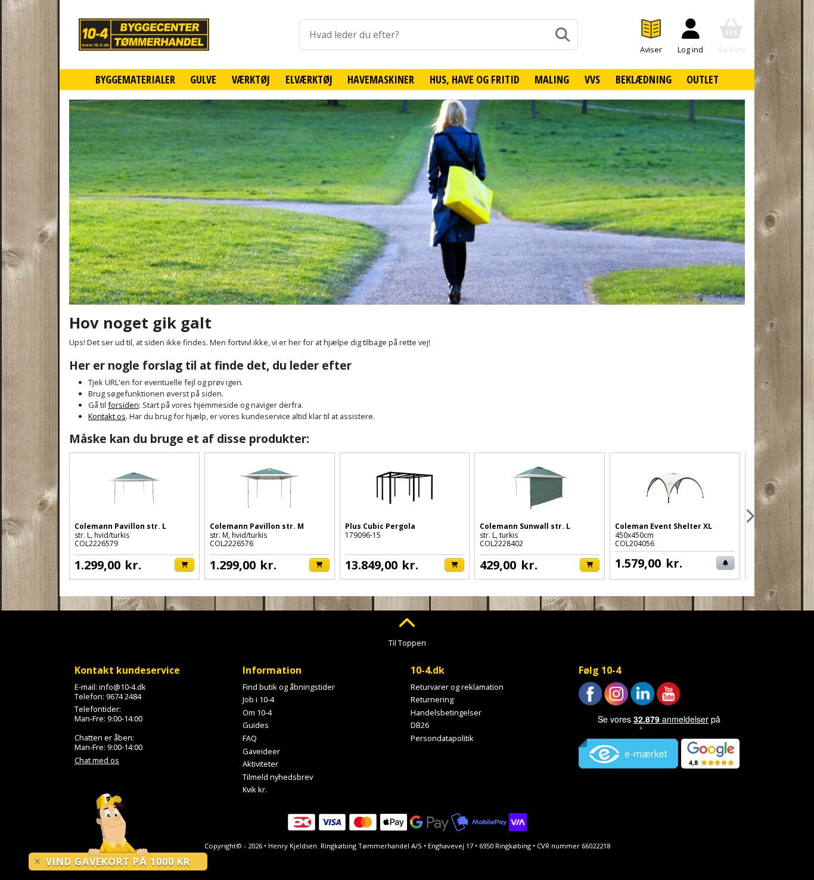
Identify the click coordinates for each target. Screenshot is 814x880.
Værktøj (251, 79)
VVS (592, 79)
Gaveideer (261, 751)
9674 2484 (123, 696)
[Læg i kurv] (184, 565)
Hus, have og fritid (475, 79)
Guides (256, 725)
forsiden (123, 404)
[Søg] (562, 34)
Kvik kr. (255, 789)
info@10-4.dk (122, 686)
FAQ (250, 738)
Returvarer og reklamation (457, 686)
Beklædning (644, 79)
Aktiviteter (260, 763)
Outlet (702, 79)
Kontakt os (107, 416)
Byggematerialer (135, 79)
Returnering (432, 699)
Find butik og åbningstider (289, 686)
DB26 (420, 725)
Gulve (203, 79)
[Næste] (749, 516)
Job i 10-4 (258, 699)
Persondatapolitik (442, 738)
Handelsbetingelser (446, 712)
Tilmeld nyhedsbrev (278, 776)
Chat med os (96, 760)
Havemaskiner (380, 79)
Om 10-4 (257, 712)
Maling (552, 79)
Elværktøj (309, 79)
